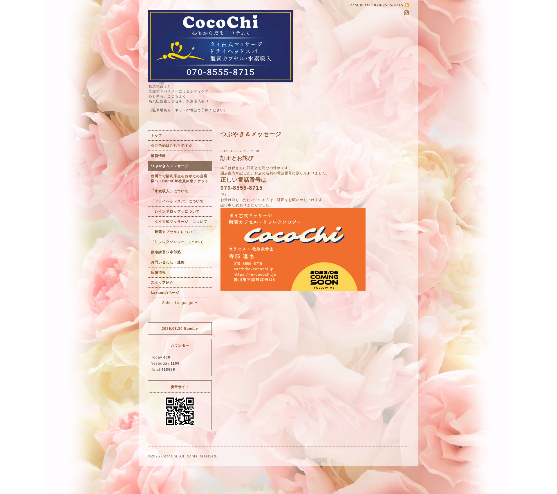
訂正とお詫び (237, 158)
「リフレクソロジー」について (177, 242)
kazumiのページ (165, 293)
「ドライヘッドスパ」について (177, 201)
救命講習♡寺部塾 (166, 252)
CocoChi (169, 456)
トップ (156, 135)
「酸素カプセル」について (173, 232)
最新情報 (158, 156)
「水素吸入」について (170, 191)
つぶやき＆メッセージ (170, 166)
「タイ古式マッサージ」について (179, 222)
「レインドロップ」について (175, 211)
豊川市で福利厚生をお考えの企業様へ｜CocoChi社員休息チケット (180, 178)
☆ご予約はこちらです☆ (171, 146)
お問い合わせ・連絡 (168, 262)
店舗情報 (158, 272)
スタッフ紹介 (162, 283)
